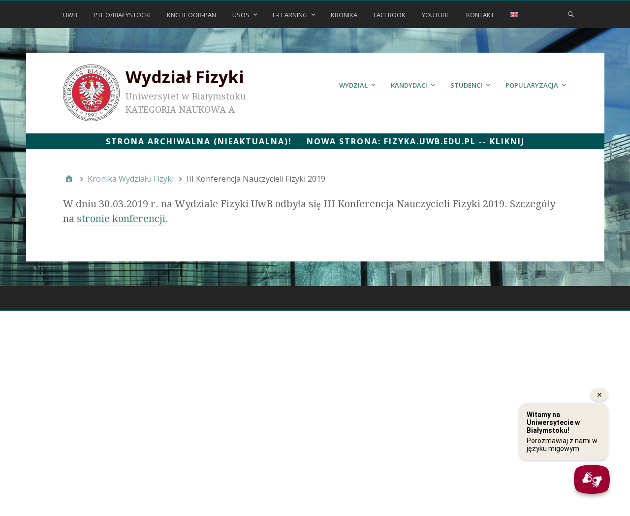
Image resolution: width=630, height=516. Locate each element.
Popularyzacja (531, 85)
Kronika (344, 14)
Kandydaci (409, 85)
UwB (70, 14)
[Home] (69, 179)
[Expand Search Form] (571, 13)
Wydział (353, 85)
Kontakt (480, 14)
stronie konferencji (121, 219)
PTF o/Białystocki (122, 14)
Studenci (466, 85)
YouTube (436, 14)
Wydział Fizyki (185, 76)
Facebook (390, 14)
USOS (241, 14)
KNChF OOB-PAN (191, 14)
